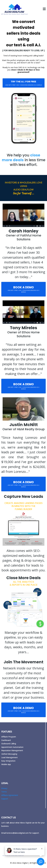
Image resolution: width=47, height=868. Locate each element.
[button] (44, 9)
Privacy (4, 788)
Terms (4, 791)
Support (4, 798)
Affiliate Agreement (9, 795)
